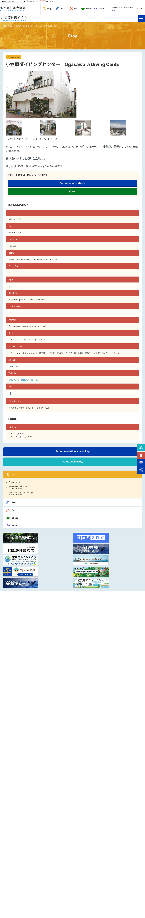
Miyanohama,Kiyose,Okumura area (18, 487)
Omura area (14, 482)
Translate (48, 1)
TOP (4, 26)
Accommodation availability (72, 183)
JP (137, 9)
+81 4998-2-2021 (30, 175)
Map (73, 191)
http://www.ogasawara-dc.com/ (23, 380)
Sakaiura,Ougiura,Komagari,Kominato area (22, 493)
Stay (10, 26)
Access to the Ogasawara (123, 7)
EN (141, 9)
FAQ (114, 10)
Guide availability (72, 461)
